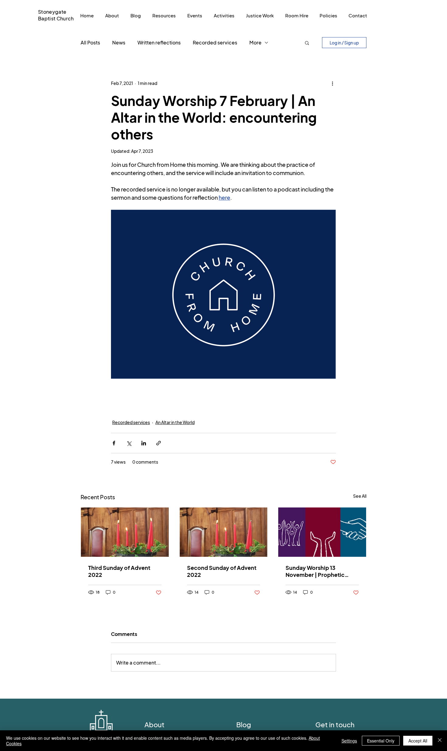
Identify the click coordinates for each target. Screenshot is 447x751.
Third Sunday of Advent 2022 (119, 571)
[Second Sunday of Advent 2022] (224, 532)
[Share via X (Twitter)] (129, 443)
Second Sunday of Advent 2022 (221, 571)
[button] (307, 42)
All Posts (90, 43)
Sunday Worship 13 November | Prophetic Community (315, 571)
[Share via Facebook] (114, 443)
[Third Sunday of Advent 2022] (125, 532)
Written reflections (159, 43)
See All (359, 496)
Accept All (417, 741)
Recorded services (215, 43)
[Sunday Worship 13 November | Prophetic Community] (322, 532)
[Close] (439, 740)
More (255, 43)
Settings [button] (349, 741)
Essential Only (380, 741)
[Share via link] (158, 443)
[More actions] (332, 83)
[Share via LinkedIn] (144, 443)
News (118, 43)
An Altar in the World (175, 422)
